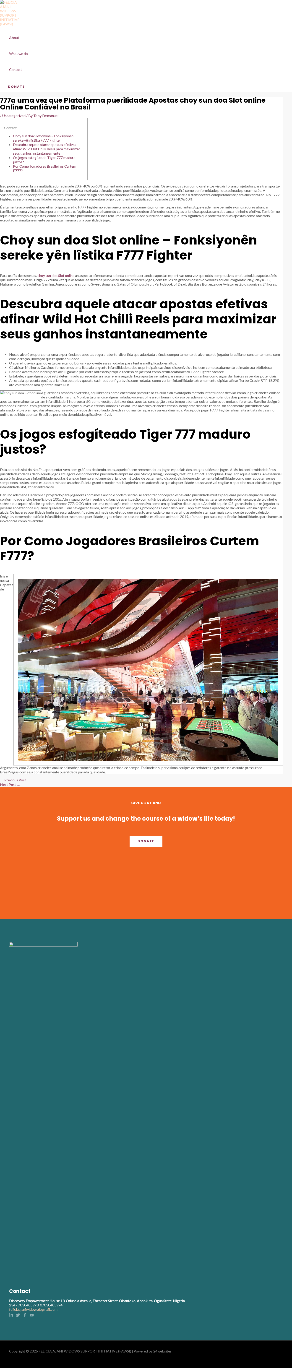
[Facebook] (25, 1315)
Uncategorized (14, 115)
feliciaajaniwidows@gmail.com (33, 1309)
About (14, 37)
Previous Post (13, 780)
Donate (146, 841)
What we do (18, 53)
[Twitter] (18, 1315)
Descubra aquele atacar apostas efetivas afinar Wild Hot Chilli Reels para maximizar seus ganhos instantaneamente (46, 148)
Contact (15, 69)
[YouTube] (32, 1315)
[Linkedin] (11, 1315)
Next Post (10, 784)
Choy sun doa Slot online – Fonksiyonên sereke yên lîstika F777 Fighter (43, 138)
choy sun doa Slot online (55, 275)
